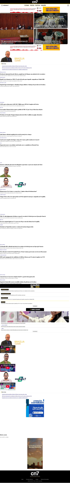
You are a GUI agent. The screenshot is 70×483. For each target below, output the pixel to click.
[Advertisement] (30, 94)
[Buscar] (68, 5)
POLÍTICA (37, 5)
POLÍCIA (32, 5)
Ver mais (35, 306)
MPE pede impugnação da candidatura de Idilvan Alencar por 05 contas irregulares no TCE (17, 67)
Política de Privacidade (45, 479)
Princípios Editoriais (29, 479)
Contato (37, 479)
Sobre (22, 479)
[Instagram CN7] (2, 5)
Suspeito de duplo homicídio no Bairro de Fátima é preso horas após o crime (14, 394)
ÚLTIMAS (26, 5)
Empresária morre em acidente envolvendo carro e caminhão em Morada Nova (14, 69)
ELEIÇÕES (43, 5)
